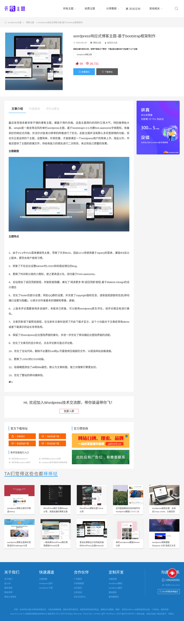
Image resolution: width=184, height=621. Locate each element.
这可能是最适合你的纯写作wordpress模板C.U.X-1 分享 (128, 511)
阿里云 (171, 614)
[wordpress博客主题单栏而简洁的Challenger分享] (19, 529)
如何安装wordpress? (18, 459)
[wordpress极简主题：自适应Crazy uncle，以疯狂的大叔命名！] (164, 495)
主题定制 (133, 8)
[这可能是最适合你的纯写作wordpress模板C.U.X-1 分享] (128, 495)
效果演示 (84, 72)
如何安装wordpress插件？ (20, 463)
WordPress (110, 614)
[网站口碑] (100, 440)
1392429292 (172, 579)
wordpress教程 (115, 583)
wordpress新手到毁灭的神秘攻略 (53, 463)
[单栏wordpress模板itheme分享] (128, 529)
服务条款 (8, 588)
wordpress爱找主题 (20, 8)
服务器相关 (114, 597)
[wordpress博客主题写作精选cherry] (19, 495)
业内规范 (78, 588)
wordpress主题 (14, 22)
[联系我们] (100, 457)
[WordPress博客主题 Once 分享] (92, 495)
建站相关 (113, 592)
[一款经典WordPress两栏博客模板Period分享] (56, 529)
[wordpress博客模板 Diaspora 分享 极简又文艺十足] (164, 529)
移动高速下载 (50, 443)
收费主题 (90, 8)
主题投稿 (43, 579)
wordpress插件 (115, 588)
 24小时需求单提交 (168, 592)
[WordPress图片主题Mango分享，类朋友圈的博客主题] (56, 495)
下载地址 (107, 72)
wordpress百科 (46, 583)
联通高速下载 (20, 443)
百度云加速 (151, 614)
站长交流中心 (80, 597)
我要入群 (69, 411)
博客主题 (30, 22)
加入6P (7, 583)
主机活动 (78, 592)
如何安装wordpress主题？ (50, 459)
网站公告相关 (10, 597)
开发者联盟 (79, 583)
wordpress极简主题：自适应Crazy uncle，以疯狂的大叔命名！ (164, 511)
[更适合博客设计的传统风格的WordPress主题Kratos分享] (92, 529)
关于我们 (8, 579)
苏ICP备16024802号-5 (126, 614)
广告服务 (78, 579)
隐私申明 (8, 592)
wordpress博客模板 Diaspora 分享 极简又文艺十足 (164, 545)
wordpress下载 (46, 588)
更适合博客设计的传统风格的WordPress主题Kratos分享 (92, 545)
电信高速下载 (50, 436)
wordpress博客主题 (84, 55)
